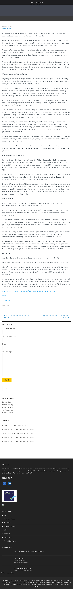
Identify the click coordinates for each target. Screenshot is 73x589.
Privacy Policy (8, 537)
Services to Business (10, 526)
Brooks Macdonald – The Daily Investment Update (18, 429)
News (7, 305)
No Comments (6, 28)
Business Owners (7, 413)
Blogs (3, 305)
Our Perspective (7, 410)
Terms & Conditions (10, 541)
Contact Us (7, 533)
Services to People (9, 519)
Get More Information (7, 573)
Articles (6, 530)
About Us (6, 515)
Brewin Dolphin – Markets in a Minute (14, 425)
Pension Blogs (7, 402)
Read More (31, 473)
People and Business (36, 2)
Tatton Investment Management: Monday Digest (17, 433)
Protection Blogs (7, 407)
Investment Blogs (7, 405)
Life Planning (7, 522)
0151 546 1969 (19, 558)
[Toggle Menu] (2, 2)
